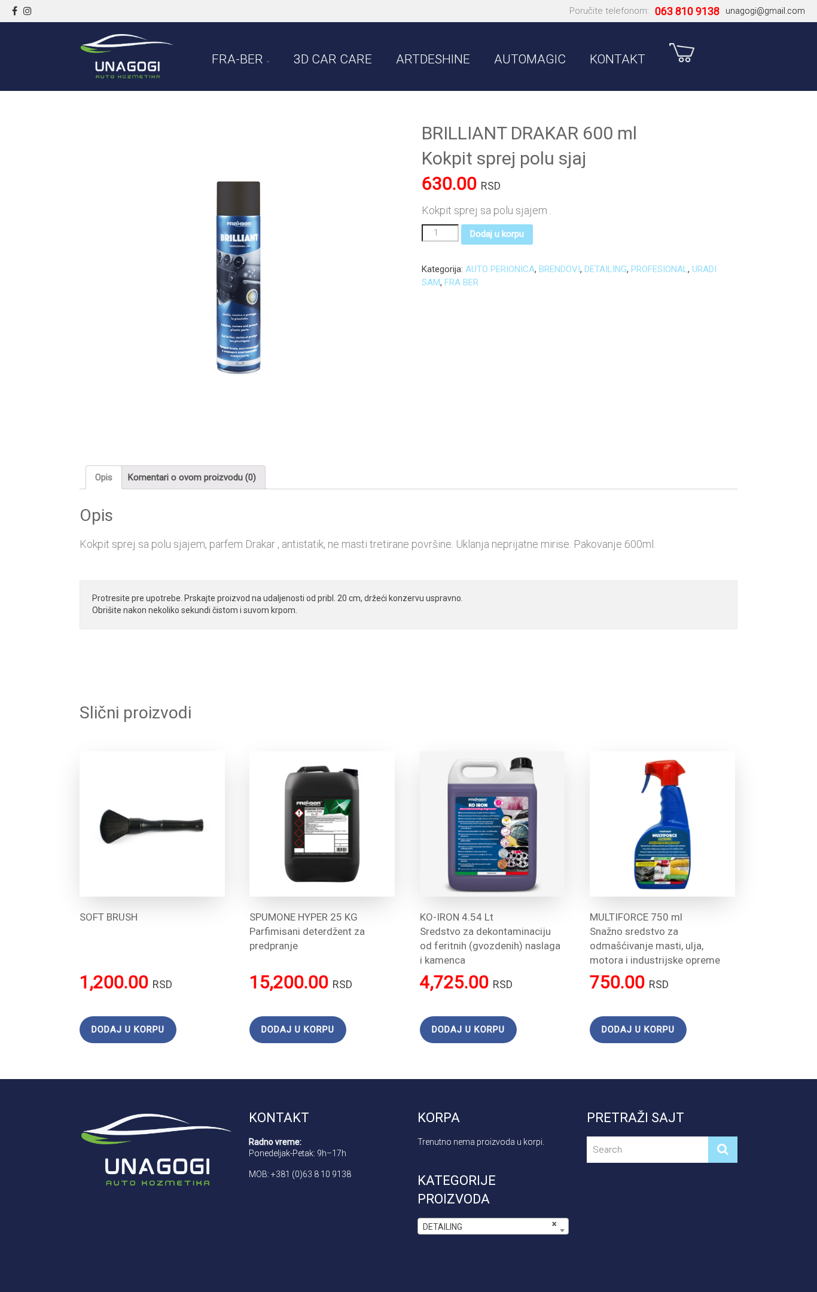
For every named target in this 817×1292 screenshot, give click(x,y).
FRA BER (461, 282)
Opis (103, 477)
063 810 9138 (687, 11)
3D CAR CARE (333, 57)
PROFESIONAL (659, 269)
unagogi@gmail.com (765, 11)
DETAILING (605, 269)
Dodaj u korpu (497, 233)
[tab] (104, 477)
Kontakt (617, 57)
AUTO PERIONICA (500, 269)
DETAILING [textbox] (489, 1225)
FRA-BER (237, 57)
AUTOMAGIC (530, 57)
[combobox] (493, 1226)
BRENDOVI (559, 269)
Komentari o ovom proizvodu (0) (192, 477)
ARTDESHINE (433, 57)
